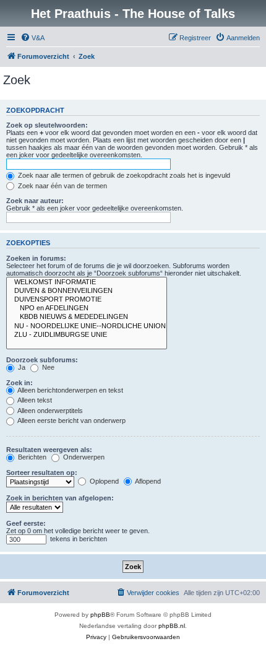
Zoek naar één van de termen (61, 185)
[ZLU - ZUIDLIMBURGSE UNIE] (86, 335)
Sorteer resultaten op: (41, 472)
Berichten (31, 457)
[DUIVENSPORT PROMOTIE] (86, 299)
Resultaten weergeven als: (49, 449)
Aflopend (147, 481)
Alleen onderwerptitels (49, 410)
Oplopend (103, 481)
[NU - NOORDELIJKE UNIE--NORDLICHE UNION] (86, 326)
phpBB (100, 614)
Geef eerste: (26, 523)
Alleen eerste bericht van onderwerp (71, 420)
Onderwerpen (83, 457)
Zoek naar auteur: (35, 200)
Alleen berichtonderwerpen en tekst (69, 390)
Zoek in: (19, 382)
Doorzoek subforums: (42, 360)
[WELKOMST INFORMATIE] (86, 282)
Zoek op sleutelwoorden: (47, 125)
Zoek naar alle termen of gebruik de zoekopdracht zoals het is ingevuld (123, 175)
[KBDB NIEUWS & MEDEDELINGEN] (86, 317)
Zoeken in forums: (36, 258)
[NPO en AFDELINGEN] (86, 308)
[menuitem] (32, 37)
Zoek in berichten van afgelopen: (60, 498)
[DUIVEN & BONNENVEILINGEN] (86, 291)
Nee (47, 367)
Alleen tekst (34, 400)
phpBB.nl (171, 625)
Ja (20, 367)
